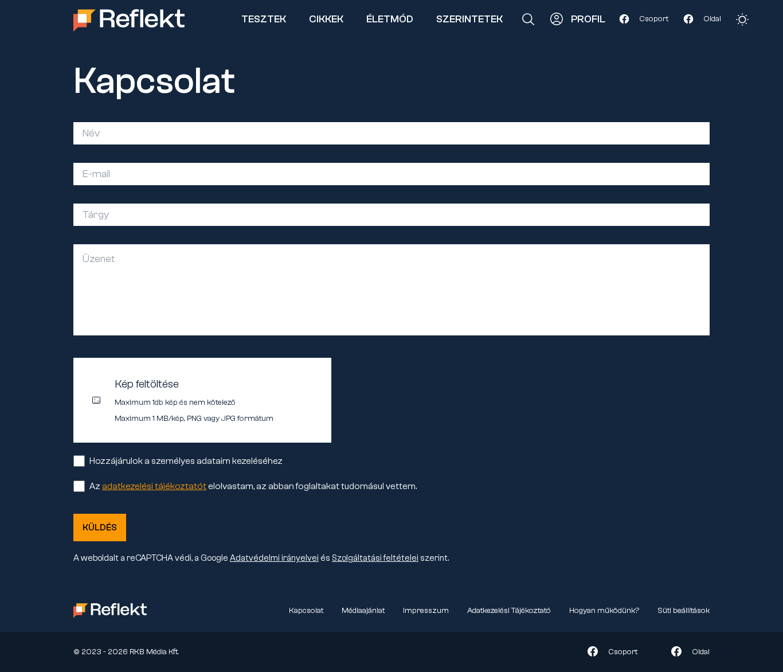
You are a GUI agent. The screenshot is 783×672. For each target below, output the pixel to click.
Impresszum (426, 610)
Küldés (100, 527)
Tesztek (263, 19)
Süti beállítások (683, 610)
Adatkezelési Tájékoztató (509, 610)
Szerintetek (469, 19)
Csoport (653, 19)
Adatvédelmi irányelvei (274, 558)
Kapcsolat (306, 610)
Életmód (389, 19)
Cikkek (326, 19)
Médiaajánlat (363, 610)
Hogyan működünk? (604, 610)
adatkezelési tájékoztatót (154, 486)
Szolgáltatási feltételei (375, 558)
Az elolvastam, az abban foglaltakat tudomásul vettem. (253, 486)
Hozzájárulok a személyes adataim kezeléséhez (186, 461)
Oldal (712, 19)
